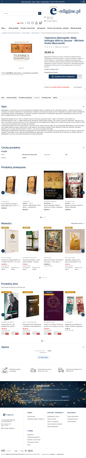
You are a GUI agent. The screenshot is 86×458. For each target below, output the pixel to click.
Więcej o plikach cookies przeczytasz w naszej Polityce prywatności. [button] (24, 230)
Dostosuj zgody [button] (55, 236)
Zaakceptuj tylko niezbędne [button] (36, 236)
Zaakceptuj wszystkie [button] (72, 236)
